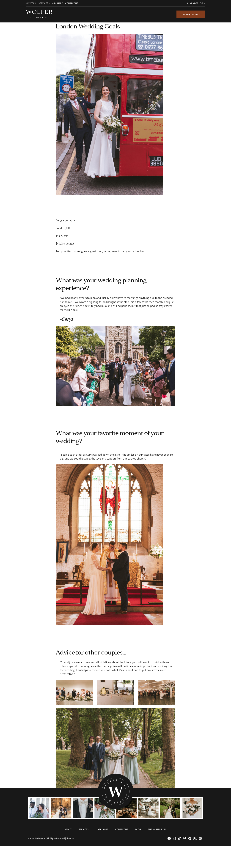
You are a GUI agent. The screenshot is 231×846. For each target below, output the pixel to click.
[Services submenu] (49, 3)
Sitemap (70, 838)
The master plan (191, 14)
